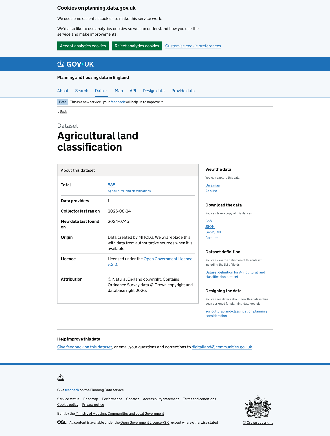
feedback (118, 102)
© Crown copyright (258, 422)
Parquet (211, 238)
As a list (211, 191)
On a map (212, 185)
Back (63, 111)
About (62, 90)
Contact (132, 399)
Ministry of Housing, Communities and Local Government (119, 413)
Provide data (183, 90)
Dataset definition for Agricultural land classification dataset (235, 274)
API (133, 90)
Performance (112, 399)
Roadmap (90, 399)
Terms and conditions (199, 399)
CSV (208, 221)
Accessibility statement (161, 399)
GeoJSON (213, 232)
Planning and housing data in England (93, 77)
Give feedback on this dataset (84, 346)
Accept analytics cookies (83, 45)
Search (81, 90)
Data (100, 90)
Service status (68, 399)
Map (119, 90)
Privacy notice (93, 404)
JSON (210, 226)
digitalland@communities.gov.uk (222, 346)
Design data (154, 90)
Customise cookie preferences (193, 46)
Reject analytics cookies (137, 45)
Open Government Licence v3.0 (144, 422)
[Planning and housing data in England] (76, 64)
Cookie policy (67, 404)
